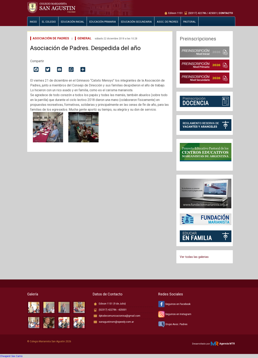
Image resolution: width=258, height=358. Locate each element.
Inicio (33, 21)
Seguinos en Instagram (178, 314)
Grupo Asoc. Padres (176, 324)
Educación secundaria (136, 21)
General (84, 38)
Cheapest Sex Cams (11, 356)
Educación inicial (72, 21)
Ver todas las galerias (194, 257)
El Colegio (49, 21)
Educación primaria (102, 21)
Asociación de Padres (51, 38)
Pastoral (189, 21)
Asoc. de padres (167, 21)
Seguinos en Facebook (177, 304)
